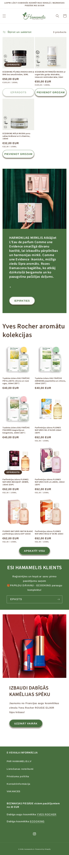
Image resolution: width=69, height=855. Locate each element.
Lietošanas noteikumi (20, 769)
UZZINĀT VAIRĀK (26, 723)
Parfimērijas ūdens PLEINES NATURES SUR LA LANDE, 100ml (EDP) (49, 482)
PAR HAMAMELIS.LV (19, 761)
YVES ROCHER (46, 814)
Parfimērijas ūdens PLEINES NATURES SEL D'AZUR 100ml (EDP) (48, 430)
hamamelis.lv (29, 849)
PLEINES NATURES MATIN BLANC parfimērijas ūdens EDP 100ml (18, 532)
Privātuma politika (18, 776)
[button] (4, 16)
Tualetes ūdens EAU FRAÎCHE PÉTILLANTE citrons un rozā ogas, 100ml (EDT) (16, 381)
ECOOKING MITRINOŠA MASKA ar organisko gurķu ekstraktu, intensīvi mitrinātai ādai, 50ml (50, 74)
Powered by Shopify (43, 849)
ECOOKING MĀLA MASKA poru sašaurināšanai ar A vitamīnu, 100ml (16, 136)
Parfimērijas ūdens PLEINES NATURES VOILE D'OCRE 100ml (49, 532)
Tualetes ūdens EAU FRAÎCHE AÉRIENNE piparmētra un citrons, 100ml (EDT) (50, 381)
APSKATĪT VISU (34, 550)
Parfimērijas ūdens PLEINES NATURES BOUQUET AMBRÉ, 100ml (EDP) (16, 482)
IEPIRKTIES (22, 300)
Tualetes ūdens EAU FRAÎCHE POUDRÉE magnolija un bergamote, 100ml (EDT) (16, 430)
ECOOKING (37, 821)
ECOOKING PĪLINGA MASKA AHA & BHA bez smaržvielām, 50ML (18, 73)
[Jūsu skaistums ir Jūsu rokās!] (58, 599)
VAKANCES (13, 791)
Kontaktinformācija (18, 784)
